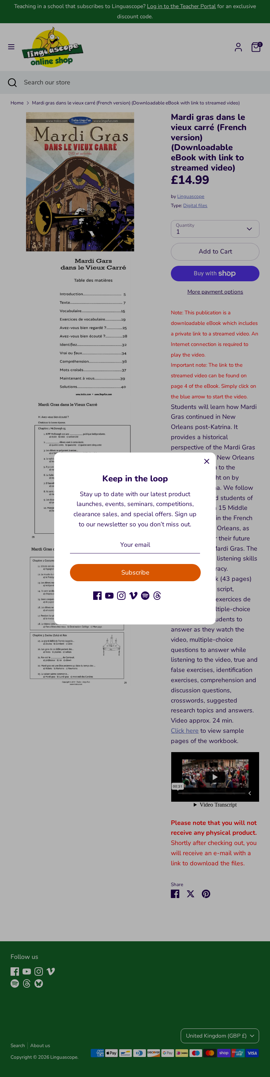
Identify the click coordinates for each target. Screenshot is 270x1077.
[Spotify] (145, 595)
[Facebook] (97, 595)
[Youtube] (109, 595)
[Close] (206, 461)
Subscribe (135, 572)
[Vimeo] (133, 595)
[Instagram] (121, 595)
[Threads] (157, 595)
